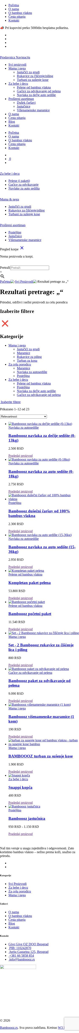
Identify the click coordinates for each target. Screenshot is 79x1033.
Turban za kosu (27, 360)
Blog (11, 121)
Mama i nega (17, 68)
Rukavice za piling (29, 357)
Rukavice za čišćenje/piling (35, 76)
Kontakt (13, 20)
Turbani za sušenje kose (32, 80)
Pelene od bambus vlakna (34, 87)
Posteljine (14, 232)
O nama (13, 9)
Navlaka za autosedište (32, 372)
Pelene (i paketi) (19, 181)
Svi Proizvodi (24, 281)
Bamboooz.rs (9, 1027)
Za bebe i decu (18, 83)
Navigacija (23, 57)
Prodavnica (8, 57)
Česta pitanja (16, 16)
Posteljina (23, 376)
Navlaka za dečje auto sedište (36, 95)
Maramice (23, 353)
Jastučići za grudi (28, 72)
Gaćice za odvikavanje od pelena (39, 91)
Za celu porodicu (19, 364)
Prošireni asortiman (21, 99)
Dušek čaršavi (26, 102)
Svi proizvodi (17, 64)
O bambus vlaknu (20, 13)
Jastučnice (23, 106)
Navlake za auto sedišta (24, 188)
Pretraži (5, 267)
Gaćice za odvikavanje (23, 184)
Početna (13, 5)
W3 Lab (63, 1027)
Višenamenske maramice (33, 110)
